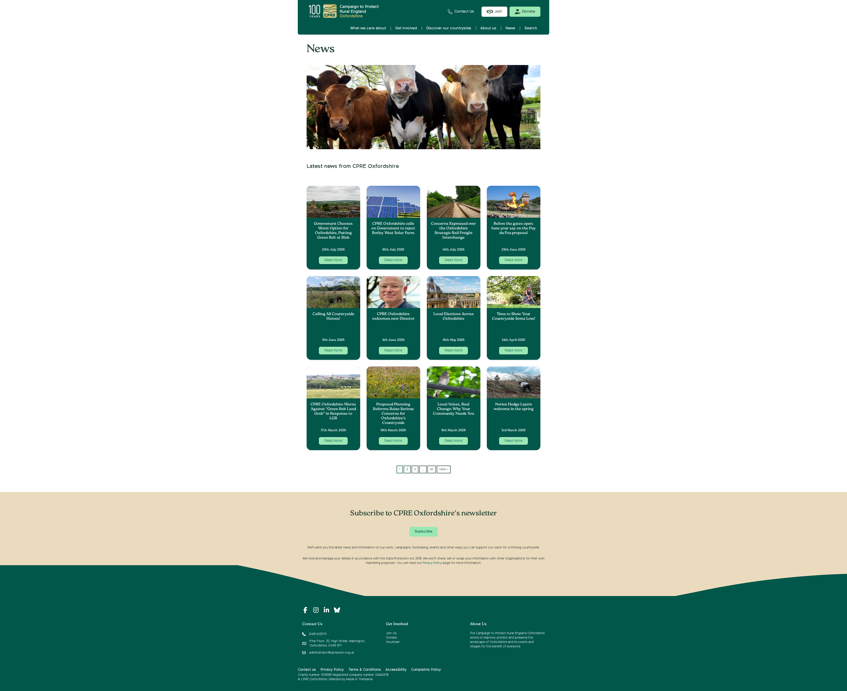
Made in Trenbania (359, 679)
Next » (443, 469)
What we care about (368, 28)
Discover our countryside (448, 28)
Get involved (406, 28)
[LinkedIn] (326, 610)
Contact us (307, 670)
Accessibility (396, 670)
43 (431, 469)
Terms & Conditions (365, 670)
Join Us (391, 633)
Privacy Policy (432, 563)
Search (531, 28)
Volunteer (393, 642)
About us (488, 28)
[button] (333, 260)
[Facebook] (305, 610)
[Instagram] (316, 610)
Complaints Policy (426, 670)
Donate (391, 637)
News (510, 28)
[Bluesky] (337, 610)
